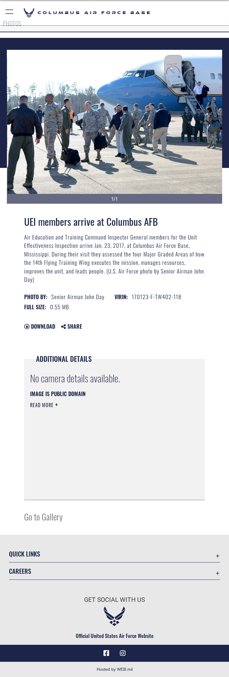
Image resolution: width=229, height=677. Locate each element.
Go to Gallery (43, 516)
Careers (20, 571)
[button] (9, 12)
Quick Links (24, 553)
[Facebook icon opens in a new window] (106, 653)
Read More (42, 405)
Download (42, 326)
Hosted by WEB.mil (115, 669)
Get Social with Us (114, 599)
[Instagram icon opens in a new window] (122, 653)
